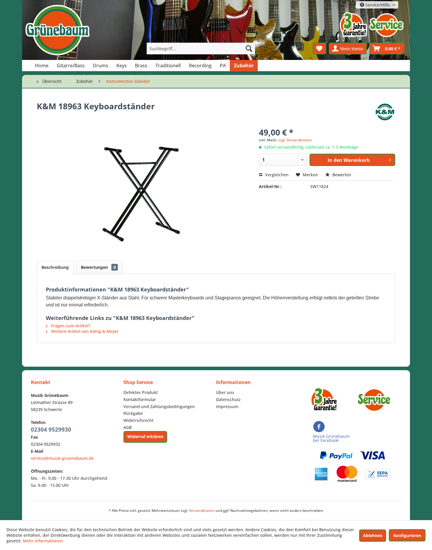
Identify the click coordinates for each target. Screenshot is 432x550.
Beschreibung (55, 267)
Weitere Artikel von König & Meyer (84, 331)
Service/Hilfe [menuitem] (377, 5)
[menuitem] (201, 48)
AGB (127, 427)
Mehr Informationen (43, 541)
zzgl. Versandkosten (295, 140)
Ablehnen (372, 535)
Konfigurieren (407, 535)
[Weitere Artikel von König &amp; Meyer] (385, 112)
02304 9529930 (51, 429)
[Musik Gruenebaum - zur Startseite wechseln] (57, 30)
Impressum (227, 406)
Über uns (225, 392)
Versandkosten (202, 510)
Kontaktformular (139, 399)
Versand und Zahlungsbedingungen (159, 406)
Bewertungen (98, 267)
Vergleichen (276, 174)
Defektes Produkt (140, 392)
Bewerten (341, 174)
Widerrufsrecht (138, 420)
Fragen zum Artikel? (70, 325)
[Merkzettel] (319, 48)
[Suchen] (249, 48)
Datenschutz (228, 399)
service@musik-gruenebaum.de (62, 458)
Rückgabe (133, 413)
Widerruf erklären (145, 436)
